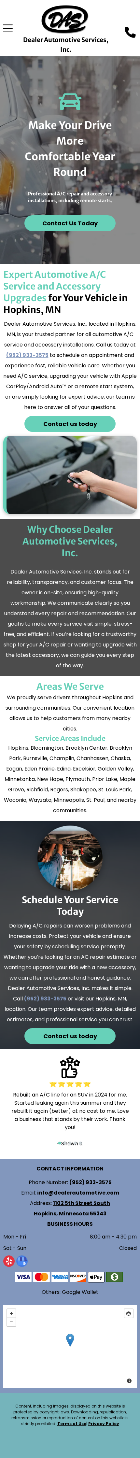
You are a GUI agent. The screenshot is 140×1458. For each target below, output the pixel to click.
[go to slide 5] (80, 1143)
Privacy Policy (103, 1423)
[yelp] (9, 1261)
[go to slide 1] (59, 1143)
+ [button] (11, 1313)
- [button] (11, 1322)
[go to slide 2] (64, 1143)
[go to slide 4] (75, 1143)
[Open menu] (8, 28)
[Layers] (128, 1313)
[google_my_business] (22, 1261)
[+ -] (70, 1346)
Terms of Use (71, 1423)
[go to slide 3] (70, 1143)
